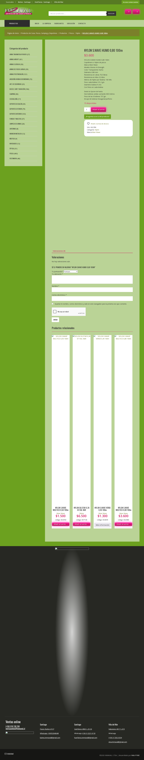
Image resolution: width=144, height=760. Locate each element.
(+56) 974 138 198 (13, 726)
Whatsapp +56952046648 (49, 733)
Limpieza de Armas (15, 123)
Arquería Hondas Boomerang (19, 79)
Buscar (111, 13)
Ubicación (71, 23)
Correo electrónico (59, 295)
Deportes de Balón (16, 104)
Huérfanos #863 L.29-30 (83, 729)
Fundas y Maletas (15, 119)
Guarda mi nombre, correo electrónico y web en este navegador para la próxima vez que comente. (91, 304)
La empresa (47, 23)
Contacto (82, 23)
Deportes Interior (16, 114)
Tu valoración (57, 274)
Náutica (12, 138)
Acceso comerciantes (130, 2)
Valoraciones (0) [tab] (59, 251)
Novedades (13, 143)
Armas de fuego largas (17, 69)
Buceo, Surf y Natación (17, 89)
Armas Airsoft (14, 59)
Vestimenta (13, 158)
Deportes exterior (16, 109)
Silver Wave (96, 132)
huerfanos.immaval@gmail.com (85, 738)
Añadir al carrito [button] (60, 524)
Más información (102, 525)
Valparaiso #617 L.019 (117, 729)
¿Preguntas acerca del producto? (97, 117)
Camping (12, 94)
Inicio (37, 23)
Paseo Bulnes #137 (47, 729)
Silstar (81, 513)
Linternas (13, 128)
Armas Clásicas (15, 64)
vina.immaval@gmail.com (118, 742)
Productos (13, 23)
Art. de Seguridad (15, 84)
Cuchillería (13, 99)
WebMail (10, 754)
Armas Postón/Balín (16, 74)
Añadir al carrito (99, 110)
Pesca (12, 153)
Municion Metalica (16, 133)
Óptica (12, 148)
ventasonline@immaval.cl (15, 728)
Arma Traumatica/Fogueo (18, 54)
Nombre (55, 286)
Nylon (97, 130)
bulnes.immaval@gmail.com (50, 738)
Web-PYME (135, 755)
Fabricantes (59, 23)
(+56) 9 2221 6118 (88, 733)
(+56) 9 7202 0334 (115, 738)
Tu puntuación (58, 271)
